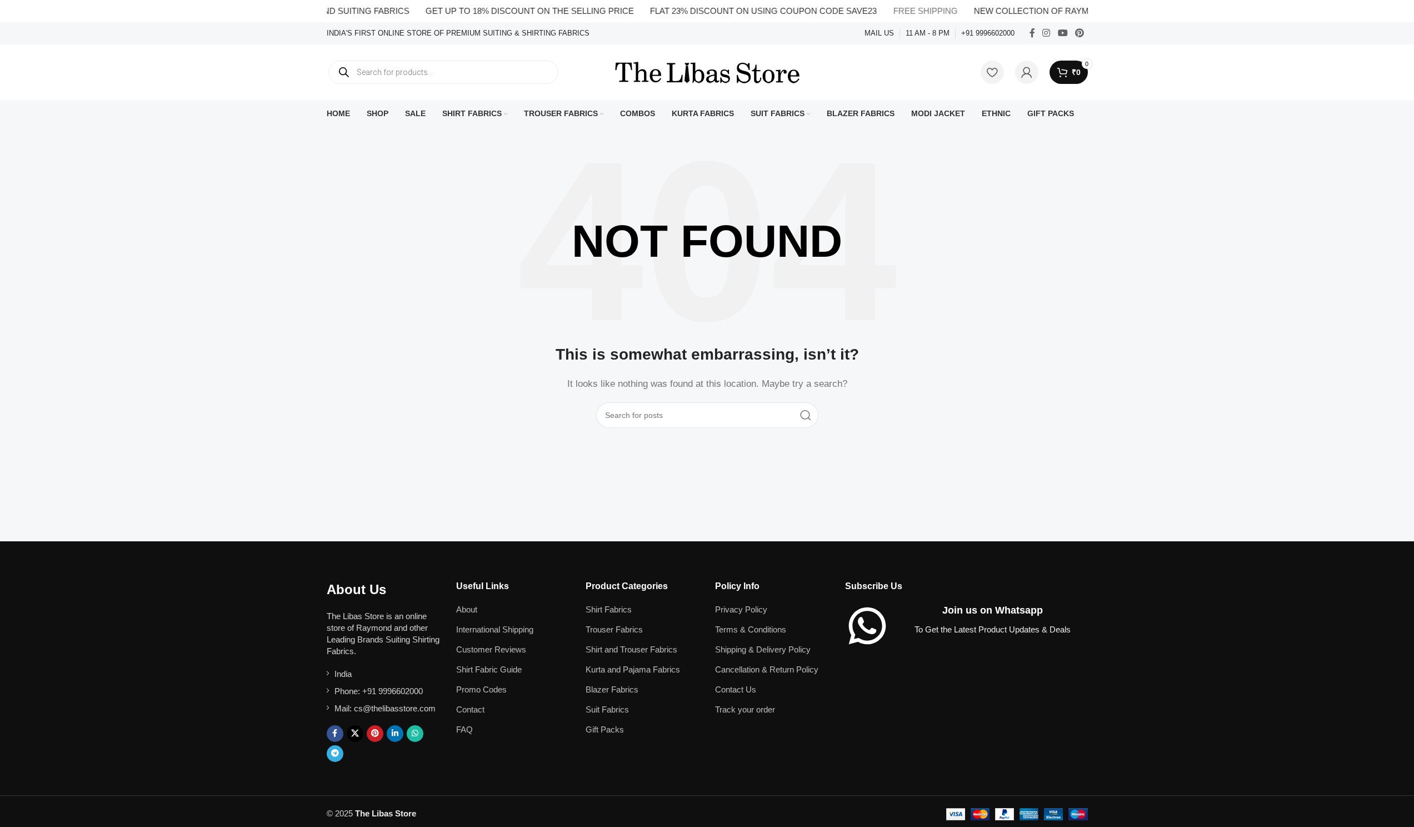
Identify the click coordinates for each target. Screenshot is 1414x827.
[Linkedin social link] (395, 733)
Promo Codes (481, 689)
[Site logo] (707, 71)
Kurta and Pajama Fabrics (633, 669)
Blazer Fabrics (612, 689)
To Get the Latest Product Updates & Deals (993, 629)
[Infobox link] (458, 33)
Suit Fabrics (607, 709)
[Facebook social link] (1032, 33)
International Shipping (494, 629)
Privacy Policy (741, 609)
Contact (470, 709)
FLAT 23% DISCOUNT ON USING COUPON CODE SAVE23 (749, 11)
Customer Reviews (491, 649)
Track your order (745, 709)
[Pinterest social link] (1079, 33)
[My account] (1027, 72)
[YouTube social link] (1062, 33)
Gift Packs (605, 729)
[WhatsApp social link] (415, 733)
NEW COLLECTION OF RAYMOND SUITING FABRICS (1063, 11)
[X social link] (355, 733)
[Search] (805, 415)
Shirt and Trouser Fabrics (631, 649)
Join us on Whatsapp (992, 610)
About (466, 609)
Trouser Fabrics (614, 629)
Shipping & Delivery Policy (763, 649)
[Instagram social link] (1046, 33)
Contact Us (735, 689)
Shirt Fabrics (609, 609)
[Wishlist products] (992, 72)
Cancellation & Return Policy (766, 669)
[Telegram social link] (335, 753)
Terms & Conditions (750, 629)
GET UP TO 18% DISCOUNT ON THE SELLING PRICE (515, 11)
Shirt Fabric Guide (489, 669)
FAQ (464, 729)
